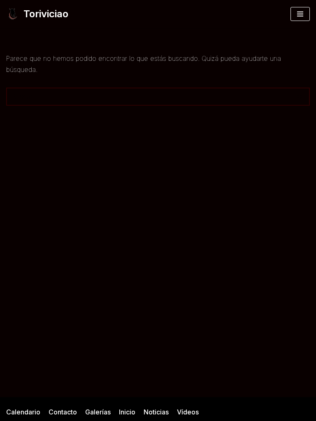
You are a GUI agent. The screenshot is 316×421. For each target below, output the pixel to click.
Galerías (98, 412)
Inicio (127, 412)
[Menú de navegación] (300, 14)
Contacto (63, 412)
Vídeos (188, 412)
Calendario (23, 412)
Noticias (156, 412)
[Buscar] (300, 97)
